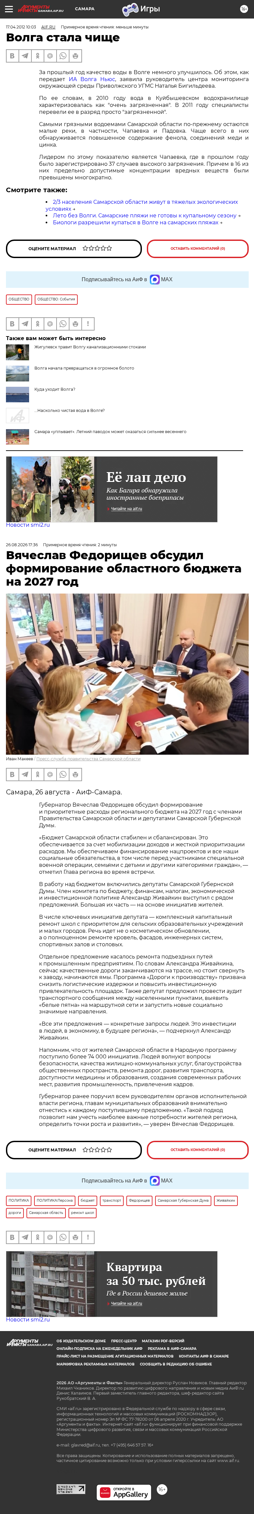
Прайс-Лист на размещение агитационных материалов (115, 1356)
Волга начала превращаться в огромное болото (84, 368)
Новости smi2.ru (28, 525)
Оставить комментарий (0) (198, 248)
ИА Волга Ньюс (92, 79)
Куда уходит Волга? (54, 389)
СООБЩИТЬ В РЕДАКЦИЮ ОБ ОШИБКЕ (176, 1364)
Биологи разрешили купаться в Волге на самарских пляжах (135, 222)
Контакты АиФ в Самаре (204, 1356)
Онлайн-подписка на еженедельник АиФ (100, 1349)
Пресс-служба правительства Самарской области (88, 758)
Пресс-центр (124, 1341)
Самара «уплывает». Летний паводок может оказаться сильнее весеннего (110, 431)
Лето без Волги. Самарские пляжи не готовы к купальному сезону (144, 215)
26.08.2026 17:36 (22, 544)
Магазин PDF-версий (163, 1341)
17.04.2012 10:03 (21, 26)
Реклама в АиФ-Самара (172, 1349)
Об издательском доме (81, 1341)
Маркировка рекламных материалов (96, 1364)
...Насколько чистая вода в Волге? (69, 410)
